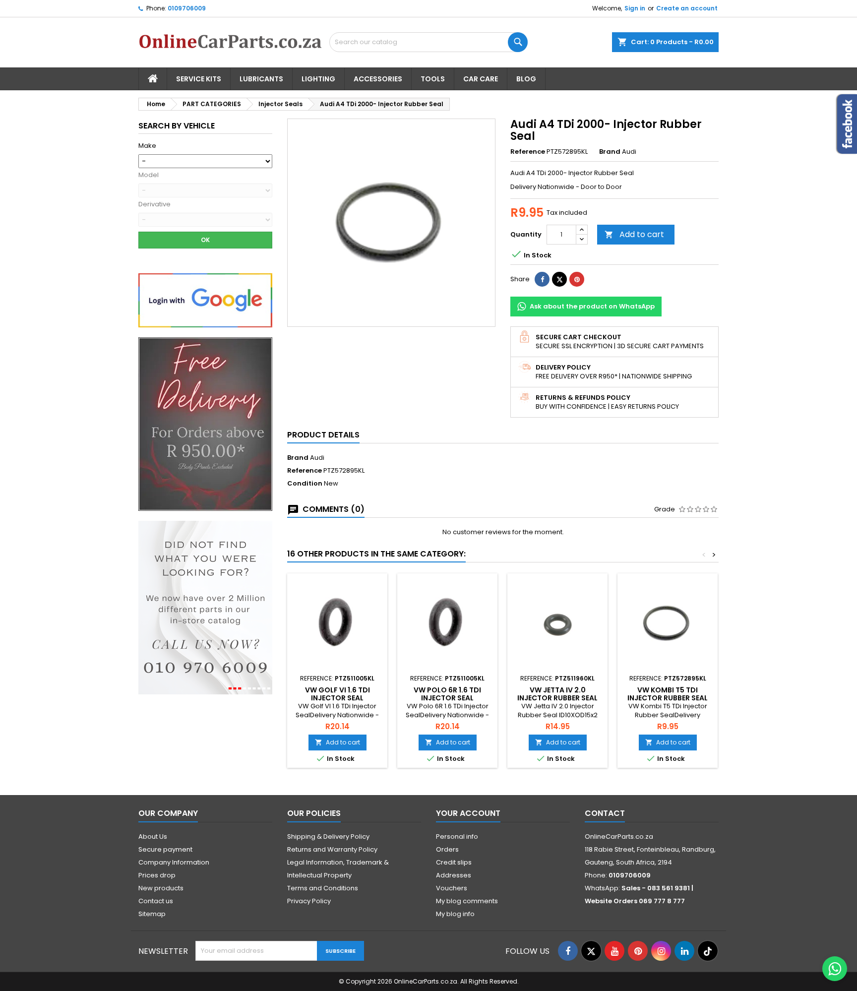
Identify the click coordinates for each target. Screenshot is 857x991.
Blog (526, 79)
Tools (433, 79)
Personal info (457, 836)
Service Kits (198, 79)
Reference (527, 151)
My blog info (455, 914)
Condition (304, 483)
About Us (152, 836)
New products (161, 888)
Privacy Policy (309, 901)
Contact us (155, 901)
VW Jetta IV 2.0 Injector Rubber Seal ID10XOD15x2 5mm (557, 698)
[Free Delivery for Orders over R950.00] (205, 424)
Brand (609, 151)
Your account (468, 813)
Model (148, 175)
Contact (605, 813)
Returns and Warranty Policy (332, 849)
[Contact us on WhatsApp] (834, 968)
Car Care (480, 79)
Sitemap (152, 914)
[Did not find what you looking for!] (205, 607)
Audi (317, 457)
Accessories (378, 79)
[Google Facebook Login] (205, 300)
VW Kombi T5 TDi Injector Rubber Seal (667, 694)
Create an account (687, 8)
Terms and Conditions (322, 888)
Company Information (173, 862)
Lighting (318, 79)
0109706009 (187, 8)
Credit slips (454, 862)
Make (147, 145)
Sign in (634, 8)
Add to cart (634, 234)
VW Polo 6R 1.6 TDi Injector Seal (447, 694)
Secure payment (165, 849)
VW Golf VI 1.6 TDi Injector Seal (337, 694)
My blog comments (467, 901)
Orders (447, 849)
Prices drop (157, 875)
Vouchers (451, 888)
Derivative (154, 204)
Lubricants (261, 79)
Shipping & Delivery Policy (328, 836)
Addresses (453, 875)
